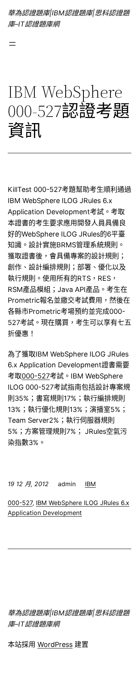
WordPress (55, 644)
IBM (90, 484)
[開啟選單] (12, 43)
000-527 (36, 376)
